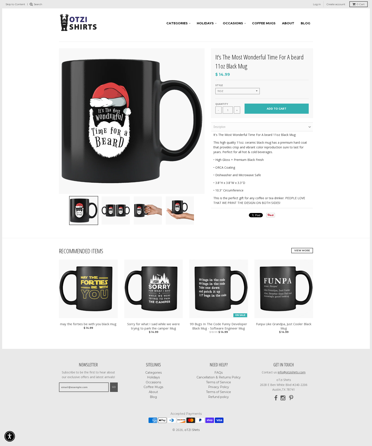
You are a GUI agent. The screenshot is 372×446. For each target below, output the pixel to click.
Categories (177, 23)
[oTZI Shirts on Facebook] (275, 398)
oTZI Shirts (192, 430)
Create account (335, 4)
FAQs (218, 373)
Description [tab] (219, 127)
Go (114, 387)
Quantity (221, 104)
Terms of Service (218, 382)
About (288, 23)
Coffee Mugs (264, 23)
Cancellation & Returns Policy (219, 377)
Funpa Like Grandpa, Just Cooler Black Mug (283, 326)
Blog (305, 23)
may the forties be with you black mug (88, 324)
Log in (317, 4)
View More (302, 250)
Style (219, 85)
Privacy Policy (218, 387)
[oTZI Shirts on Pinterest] (291, 398)
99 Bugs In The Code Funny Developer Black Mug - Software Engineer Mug (218, 326)
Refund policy (218, 397)
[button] (9, 436)
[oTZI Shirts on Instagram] (283, 398)
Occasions (233, 23)
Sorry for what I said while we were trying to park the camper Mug (153, 326)
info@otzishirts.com (291, 372)
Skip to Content (15, 4)
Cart (360, 4)
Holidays (205, 23)
